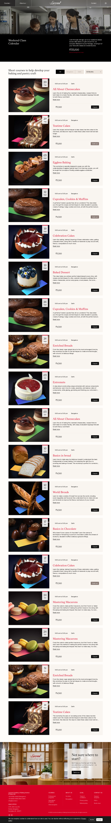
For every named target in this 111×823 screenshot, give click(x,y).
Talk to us (76, 772)
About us (23, 3)
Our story (68, 796)
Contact (93, 3)
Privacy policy (84, 800)
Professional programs (52, 796)
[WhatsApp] (105, 3)
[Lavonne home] (55, 3)
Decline (92, 819)
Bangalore (70, 72)
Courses (7, 3)
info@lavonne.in (12, 801)
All (60, 72)
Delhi (79, 72)
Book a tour (97, 803)
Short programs (53, 804)
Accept (99, 819)
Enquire (95, 107)
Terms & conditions (83, 796)
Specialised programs (52, 801)
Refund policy (84, 803)
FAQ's (95, 800)
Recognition (69, 799)
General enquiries (96, 796)
